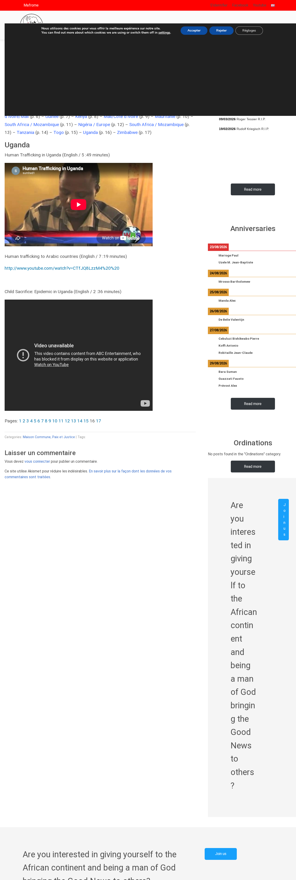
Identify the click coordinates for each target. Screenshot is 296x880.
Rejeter (221, 30)
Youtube (259, 5)
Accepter (194, 30)
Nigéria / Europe (94, 124)
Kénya (81, 116)
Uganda (90, 132)
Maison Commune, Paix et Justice (49, 437)
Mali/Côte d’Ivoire (121, 116)
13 (73, 421)
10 (54, 421)
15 (86, 421)
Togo (58, 132)
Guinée (52, 116)
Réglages (249, 30)
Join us (285, 519)
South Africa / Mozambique (32, 124)
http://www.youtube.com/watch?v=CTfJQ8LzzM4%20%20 (62, 268)
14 (79, 421)
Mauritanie (165, 116)
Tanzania (25, 132)
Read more (253, 189)
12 (67, 421)
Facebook (240, 5)
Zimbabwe (127, 132)
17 (98, 421)
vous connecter (37, 461)
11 (61, 421)
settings (164, 33)
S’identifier (219, 5)
